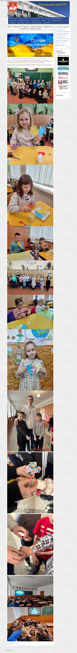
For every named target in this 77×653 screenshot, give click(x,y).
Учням (43, 18)
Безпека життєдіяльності (36, 22)
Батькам (47, 18)
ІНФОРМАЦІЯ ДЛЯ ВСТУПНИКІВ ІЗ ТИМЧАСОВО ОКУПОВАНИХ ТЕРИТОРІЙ (63, 31)
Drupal (12, 650)
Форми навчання (20, 22)
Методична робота (12, 20)
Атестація (27, 22)
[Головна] (13, 7)
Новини (15, 18)
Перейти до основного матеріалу (6, 0)
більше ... (68, 46)
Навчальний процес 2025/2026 (23, 20)
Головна (10, 18)
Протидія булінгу (46, 22)
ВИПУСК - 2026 (59, 44)
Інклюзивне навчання (35, 20)
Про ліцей (26, 18)
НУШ (48, 20)
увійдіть (16, 643)
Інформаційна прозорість (57, 20)
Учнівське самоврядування (56, 18)
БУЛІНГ (67, 55)
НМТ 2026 (43, 20)
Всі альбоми (68, 98)
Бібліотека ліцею (12, 22)
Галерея (20, 18)
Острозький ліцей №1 (52, 3)
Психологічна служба (34, 18)
